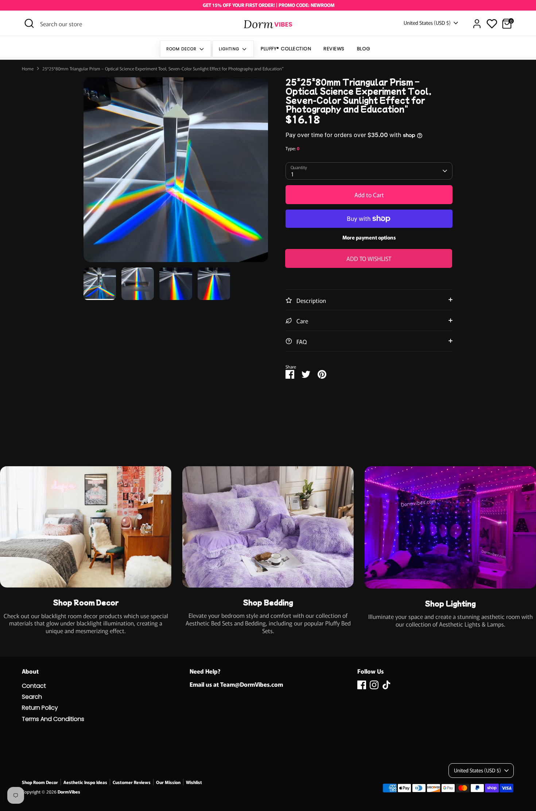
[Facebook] (361, 685)
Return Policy (40, 707)
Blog (363, 48)
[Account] (477, 23)
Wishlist (194, 782)
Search (32, 697)
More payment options (369, 237)
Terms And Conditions (53, 719)
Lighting (230, 49)
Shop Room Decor (40, 782)
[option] (175, 172)
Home (28, 68)
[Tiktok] (386, 685)
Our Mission (168, 782)
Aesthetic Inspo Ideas (85, 782)
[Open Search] (29, 23)
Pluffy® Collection (286, 48)
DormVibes (69, 791)
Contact (34, 686)
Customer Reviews (132, 782)
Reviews (334, 48)
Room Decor (182, 49)
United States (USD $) (427, 22)
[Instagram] (374, 685)
